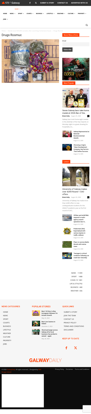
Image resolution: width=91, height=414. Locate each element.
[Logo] (18, 9)
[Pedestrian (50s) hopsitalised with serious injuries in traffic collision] (67, 231)
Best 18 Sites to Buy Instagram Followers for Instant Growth (50, 313)
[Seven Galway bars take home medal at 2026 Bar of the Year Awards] (75, 98)
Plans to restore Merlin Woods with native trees (81, 244)
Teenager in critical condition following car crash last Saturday (81, 256)
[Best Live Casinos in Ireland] (36, 323)
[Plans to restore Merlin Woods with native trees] (67, 244)
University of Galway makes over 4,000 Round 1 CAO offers (74, 191)
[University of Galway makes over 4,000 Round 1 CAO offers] (75, 176)
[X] (36, 3)
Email (64, 41)
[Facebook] (30, 3)
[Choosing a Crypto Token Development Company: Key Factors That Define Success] (67, 147)
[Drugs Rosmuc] (30, 82)
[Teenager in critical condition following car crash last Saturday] (67, 255)
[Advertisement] (30, 104)
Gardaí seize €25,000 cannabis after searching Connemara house (29, 31)
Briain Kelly (66, 116)
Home (4, 31)
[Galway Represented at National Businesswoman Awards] (67, 134)
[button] (86, 25)
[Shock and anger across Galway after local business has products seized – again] (36, 332)
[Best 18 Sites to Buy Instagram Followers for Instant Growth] (36, 313)
